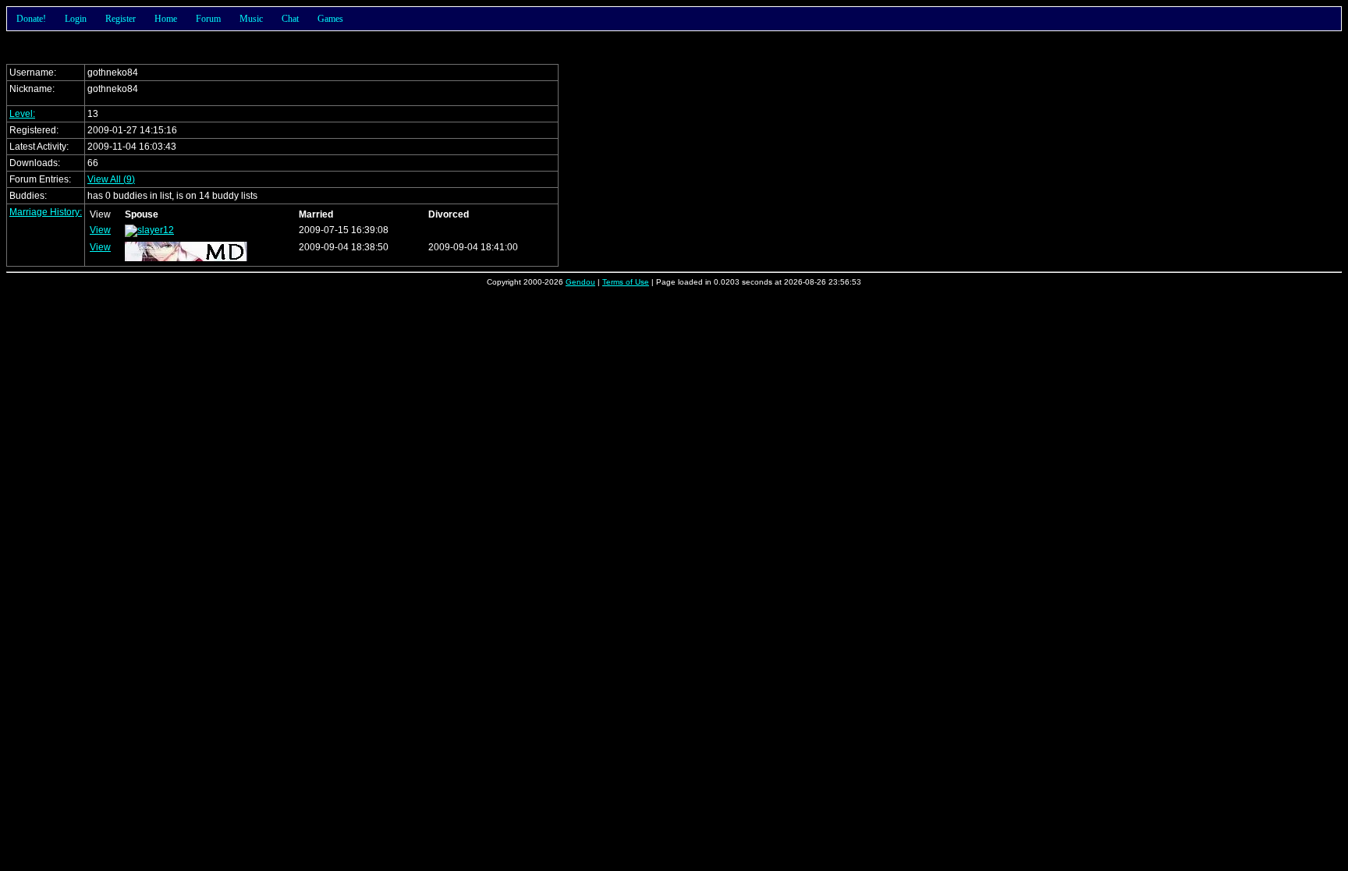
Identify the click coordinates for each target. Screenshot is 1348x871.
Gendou (580, 282)
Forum (208, 18)
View (100, 230)
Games (330, 18)
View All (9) (111, 179)
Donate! (31, 18)
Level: (22, 113)
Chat (290, 18)
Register (120, 18)
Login (76, 18)
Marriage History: (45, 212)
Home (165, 18)
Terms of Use (625, 282)
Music (251, 18)
